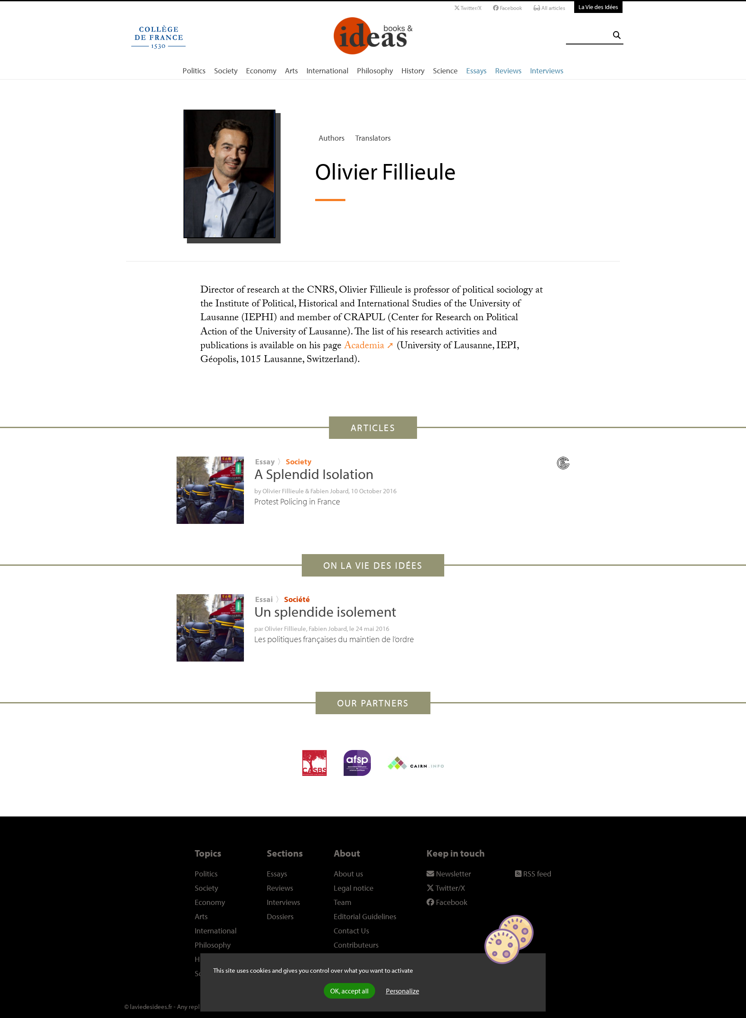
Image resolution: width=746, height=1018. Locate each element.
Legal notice (353, 888)
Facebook (510, 7)
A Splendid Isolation (313, 474)
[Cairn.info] (416, 762)
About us (348, 874)
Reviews (508, 71)
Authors (332, 138)
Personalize (402, 990)
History (412, 71)
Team (342, 902)
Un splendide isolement (325, 611)
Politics (194, 71)
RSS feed (536, 874)
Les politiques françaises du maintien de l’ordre (334, 638)
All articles (552, 7)
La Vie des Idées (598, 7)
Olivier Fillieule (283, 490)
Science (445, 71)
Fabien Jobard (329, 490)
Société (297, 599)
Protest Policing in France (297, 501)
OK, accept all (349, 990)
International (327, 71)
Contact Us (351, 931)
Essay (265, 461)
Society (225, 71)
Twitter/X (470, 7)
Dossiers (280, 916)
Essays (476, 71)
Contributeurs (356, 945)
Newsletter (452, 874)
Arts (291, 71)
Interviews (546, 71)
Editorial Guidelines (365, 916)
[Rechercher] (616, 35)
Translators (373, 138)
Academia (364, 346)
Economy (261, 71)
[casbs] (314, 763)
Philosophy (375, 71)
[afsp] (357, 763)
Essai (264, 599)
